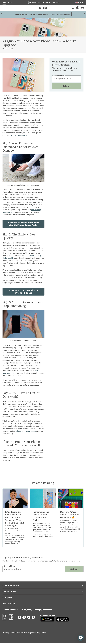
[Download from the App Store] (62, 619)
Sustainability (9, 603)
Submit (66, 86)
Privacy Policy (26, 610)
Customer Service (11, 585)
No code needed (63, 14)
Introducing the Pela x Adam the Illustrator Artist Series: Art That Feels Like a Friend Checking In (14, 518)
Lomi (10, 2)
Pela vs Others (9, 591)
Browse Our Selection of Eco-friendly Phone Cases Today (23, 224)
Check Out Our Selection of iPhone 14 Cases (23, 291)
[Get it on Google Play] (47, 619)
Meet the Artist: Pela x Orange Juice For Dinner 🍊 (70, 514)
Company (7, 597)
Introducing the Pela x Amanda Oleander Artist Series (41, 515)
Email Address (9, 566)
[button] (81, 638)
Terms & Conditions (10, 610)
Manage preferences (43, 610)
